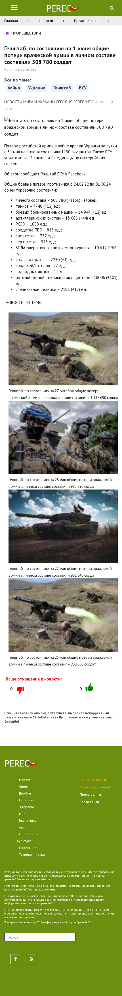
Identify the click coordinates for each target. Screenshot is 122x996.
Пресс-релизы (91, 794)
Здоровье (27, 807)
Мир (22, 814)
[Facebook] (15, 959)
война (14, 88)
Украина (36, 88)
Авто (22, 827)
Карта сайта (89, 802)
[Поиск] (111, 7)
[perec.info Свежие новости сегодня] (63, 9)
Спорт (23, 786)
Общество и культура (27, 837)
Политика (26, 800)
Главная (11, 20)
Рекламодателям (93, 780)
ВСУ (83, 88)
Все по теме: (17, 80)
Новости (46, 20)
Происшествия (86, 20)
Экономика (28, 820)
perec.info (28, 69)
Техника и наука (32, 854)
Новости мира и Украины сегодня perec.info (49, 101)
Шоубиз (25, 793)
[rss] (31, 959)
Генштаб (62, 88)
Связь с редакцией (95, 787)
